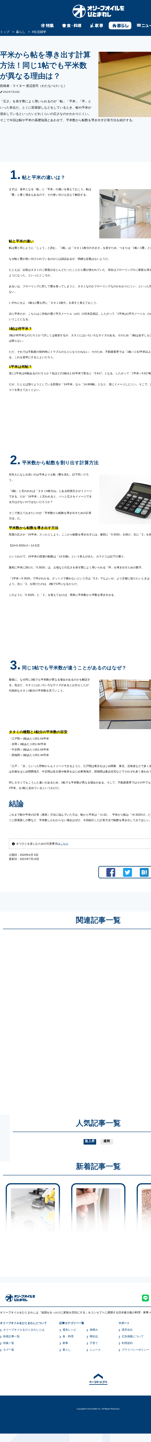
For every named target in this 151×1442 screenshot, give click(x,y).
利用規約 (127, 1343)
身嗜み (94, 1329)
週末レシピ (69, 1329)
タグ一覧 (8, 1349)
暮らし (67, 1349)
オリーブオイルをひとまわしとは (23, 1329)
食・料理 (68, 1336)
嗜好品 (94, 1336)
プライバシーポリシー (135, 1349)
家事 (65, 1343)
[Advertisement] (60, 1018)
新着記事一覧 (11, 1336)
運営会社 (127, 1329)
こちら (64, 843)
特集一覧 (8, 1343)
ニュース (95, 1349)
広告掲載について (133, 1336)
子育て (94, 1343)
